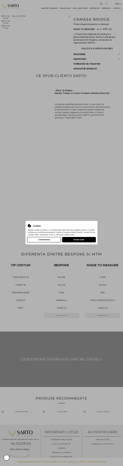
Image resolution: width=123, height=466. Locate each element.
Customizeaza (44, 239)
